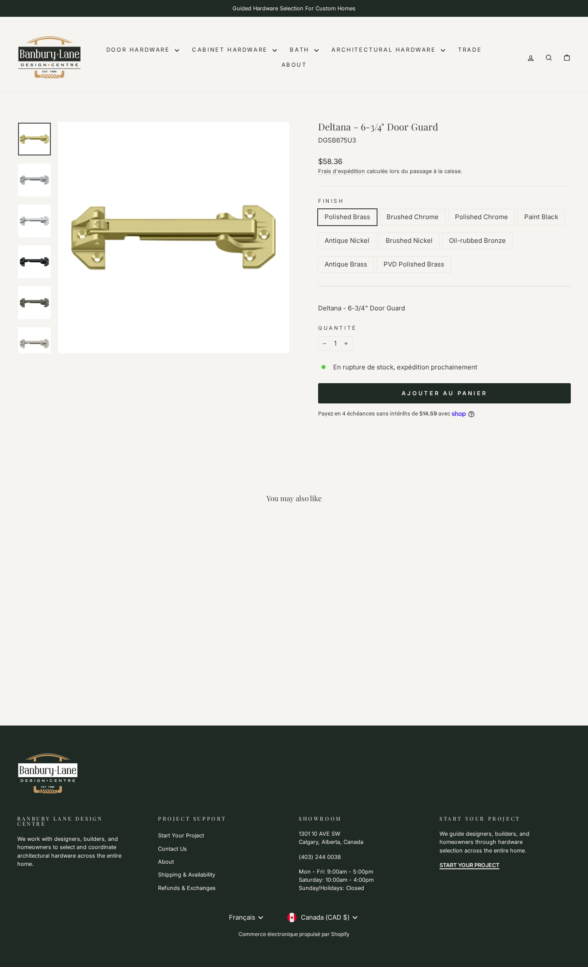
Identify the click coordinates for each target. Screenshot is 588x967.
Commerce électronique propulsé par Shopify (294, 934)
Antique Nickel (347, 240)
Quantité (337, 328)
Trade (470, 49)
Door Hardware (139, 49)
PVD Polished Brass (414, 264)
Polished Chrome (481, 217)
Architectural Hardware (385, 49)
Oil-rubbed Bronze (477, 240)
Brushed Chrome (413, 217)
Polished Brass (347, 217)
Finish (331, 201)
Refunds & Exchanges (187, 888)
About (294, 64)
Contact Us (172, 849)
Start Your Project (181, 835)
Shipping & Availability (186, 874)
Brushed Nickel (409, 240)
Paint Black (541, 217)
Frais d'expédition (341, 171)
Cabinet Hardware (231, 49)
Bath (301, 49)
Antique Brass (346, 264)
